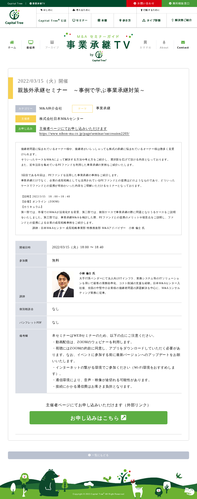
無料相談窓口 (181, 3)
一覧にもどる (100, 455)
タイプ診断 (153, 20)
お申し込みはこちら (94, 418)
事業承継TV (38, 3)
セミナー (81, 20)
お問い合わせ (145, 3)
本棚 (103, 20)
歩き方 (126, 20)
